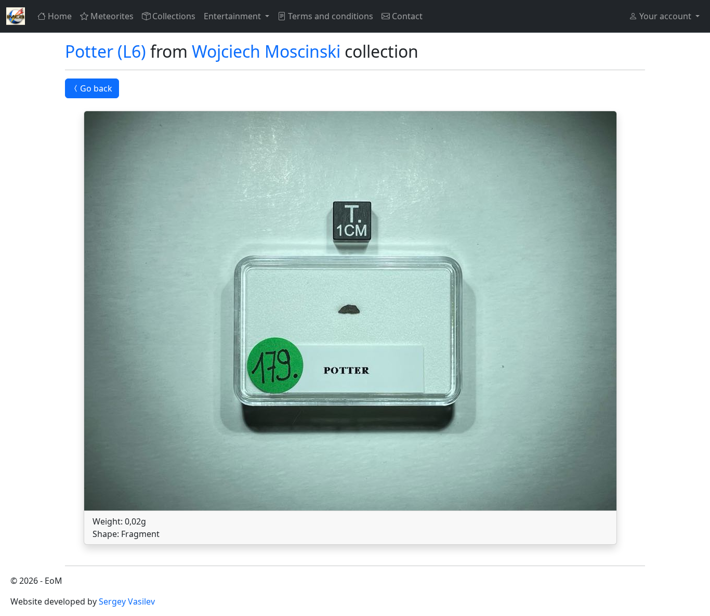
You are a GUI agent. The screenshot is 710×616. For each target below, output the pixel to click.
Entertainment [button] (233, 16)
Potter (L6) (105, 51)
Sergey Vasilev (127, 601)
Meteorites (112, 16)
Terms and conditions (330, 16)
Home (60, 16)
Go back (96, 88)
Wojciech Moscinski (266, 51)
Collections (173, 16)
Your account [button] (665, 16)
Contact (407, 16)
